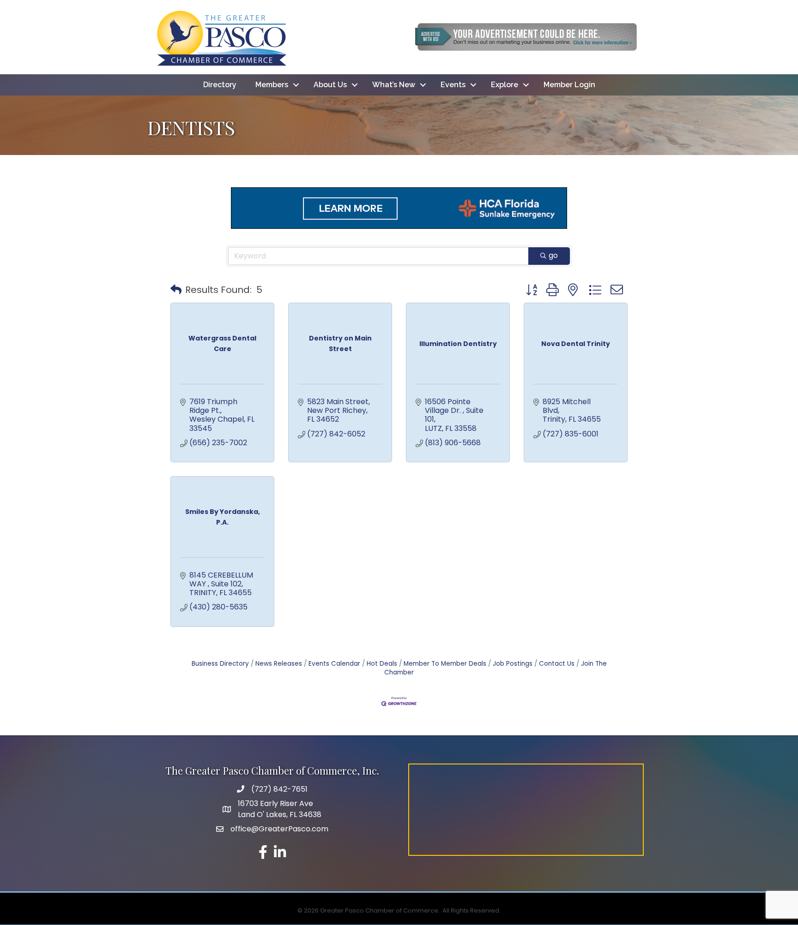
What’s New (393, 84)
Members (271, 84)
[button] (175, 289)
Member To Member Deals (445, 663)
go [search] (553, 255)
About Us (330, 84)
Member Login (569, 84)
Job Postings (512, 663)
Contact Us (556, 663)
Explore (504, 84)
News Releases (278, 663)
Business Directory (220, 663)
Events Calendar (334, 663)
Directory (219, 84)
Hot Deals (382, 663)
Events (453, 84)
